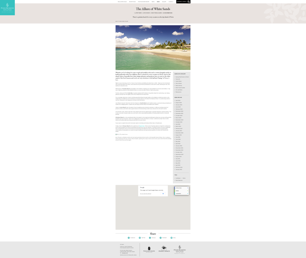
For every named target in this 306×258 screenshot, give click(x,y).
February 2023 (179, 109)
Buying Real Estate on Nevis (182, 77)
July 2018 (178, 124)
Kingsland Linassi (132, 255)
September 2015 (179, 154)
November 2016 (179, 132)
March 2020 (178, 117)
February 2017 (179, 128)
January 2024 (179, 104)
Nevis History (179, 85)
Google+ (154, 237)
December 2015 (179, 148)
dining (177, 190)
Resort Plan (132, 1)
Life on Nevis (146, 13)
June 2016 (178, 139)
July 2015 (178, 158)
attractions (178, 188)
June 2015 (178, 160)
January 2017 (179, 130)
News (158, 1)
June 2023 (178, 107)
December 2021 (179, 113)
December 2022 (179, 111)
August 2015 (179, 156)
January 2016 (179, 145)
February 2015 (179, 167)
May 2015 (178, 163)
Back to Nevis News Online (122, 21)
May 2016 (178, 141)
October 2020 (179, 115)
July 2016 (178, 137)
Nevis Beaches (179, 180)
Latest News (138, 13)
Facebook (132, 237)
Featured (178, 79)
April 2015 (178, 165)
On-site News (179, 89)
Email (174, 237)
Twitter (143, 237)
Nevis (184, 178)
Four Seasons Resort (143, 1)
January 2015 (179, 169)
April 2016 (178, 143)
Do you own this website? (145, 193)
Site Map (122, 244)
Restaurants (178, 92)
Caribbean (178, 178)
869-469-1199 (125, 253)
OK (163, 193)
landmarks (178, 193)
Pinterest (164, 237)
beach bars (142, 126)
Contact (171, 1)
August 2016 (179, 135)
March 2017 (178, 126)
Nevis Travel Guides (156, 13)
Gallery (164, 1)
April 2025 (178, 100)
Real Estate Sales (122, 1)
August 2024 (179, 102)
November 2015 (179, 150)
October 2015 (179, 152)
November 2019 (179, 119)
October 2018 (179, 122)
